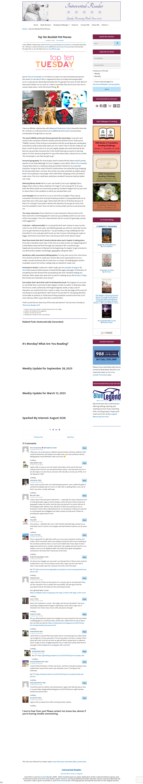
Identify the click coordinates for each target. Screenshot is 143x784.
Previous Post (38, 437)
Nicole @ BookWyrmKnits (37, 662)
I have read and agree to (106, 83)
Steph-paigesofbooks (36, 683)
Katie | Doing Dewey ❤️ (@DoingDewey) (41, 448)
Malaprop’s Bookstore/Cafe (59, 128)
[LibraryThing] (105, 105)
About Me (95, 25)
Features (75, 25)
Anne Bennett (34, 698)
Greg (31, 520)
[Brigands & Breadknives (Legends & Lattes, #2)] (106, 235)
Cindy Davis (33, 614)
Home (36, 25)
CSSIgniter (79, 774)
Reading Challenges (61, 25)
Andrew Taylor (108, 322)
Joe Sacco (107, 271)
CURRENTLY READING (106, 226)
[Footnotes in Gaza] (106, 260)
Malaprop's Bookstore (64, 44)
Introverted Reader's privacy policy (106, 84)
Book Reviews (46, 25)
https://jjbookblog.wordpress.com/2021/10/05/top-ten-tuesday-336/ (61, 655)
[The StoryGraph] (101, 105)
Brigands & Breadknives (107, 244)
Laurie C (32, 599)
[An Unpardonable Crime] (106, 310)
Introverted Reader (71, 770)
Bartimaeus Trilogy (79, 275)
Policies (104, 25)
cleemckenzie (34, 480)
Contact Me (85, 25)
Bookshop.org (49, 44)
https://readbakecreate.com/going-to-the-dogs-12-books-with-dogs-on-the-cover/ (58, 592)
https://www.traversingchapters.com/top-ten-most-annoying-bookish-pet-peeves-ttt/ (58, 570)
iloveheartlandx (34, 631)
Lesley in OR (33, 535)
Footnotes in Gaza (107, 270)
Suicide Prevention (100, 374)
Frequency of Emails (100, 71)
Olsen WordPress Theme (68, 774)
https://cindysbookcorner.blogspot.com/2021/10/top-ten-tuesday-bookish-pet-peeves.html (57, 624)
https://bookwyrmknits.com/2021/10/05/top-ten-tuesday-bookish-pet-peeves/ (57, 675)
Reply (84, 448)
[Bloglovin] (114, 105)
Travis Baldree (108, 246)
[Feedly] (97, 105)
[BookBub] (118, 105)
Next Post (70, 437)
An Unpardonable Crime (107, 320)
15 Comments (60, 40)
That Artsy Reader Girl (36, 76)
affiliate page (55, 49)
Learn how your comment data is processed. (69, 761)
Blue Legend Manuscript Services (105, 415)
